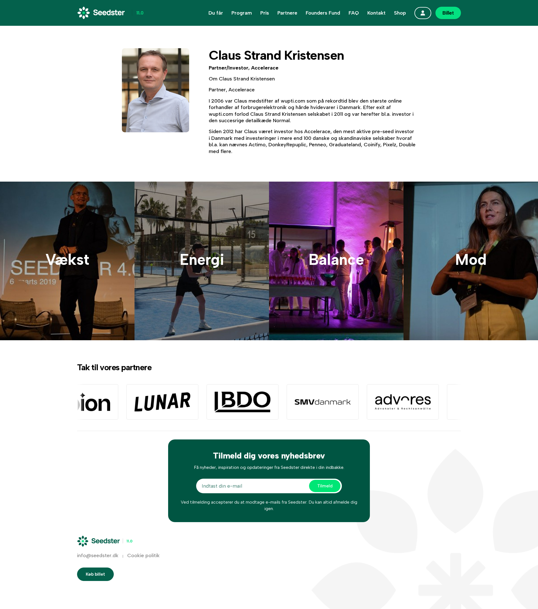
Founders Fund (323, 12)
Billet (448, 13)
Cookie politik (143, 555)
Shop (400, 12)
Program (241, 12)
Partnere (287, 12)
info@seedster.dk (98, 555)
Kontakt (376, 12)
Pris (264, 12)
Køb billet (95, 574)
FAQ (354, 12)
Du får (215, 12)
